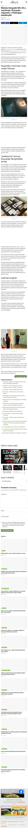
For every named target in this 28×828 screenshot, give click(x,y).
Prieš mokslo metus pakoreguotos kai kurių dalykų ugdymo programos (13, 770)
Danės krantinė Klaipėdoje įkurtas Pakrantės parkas (13, 751)
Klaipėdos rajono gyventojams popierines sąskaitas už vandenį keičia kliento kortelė (14, 572)
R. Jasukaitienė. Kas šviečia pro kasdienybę (14, 427)
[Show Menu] (1, 2)
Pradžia (2, 5)
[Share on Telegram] (23, 23)
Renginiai (9, 824)
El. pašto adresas (5, 516)
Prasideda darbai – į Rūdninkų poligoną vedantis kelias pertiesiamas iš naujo (14, 732)
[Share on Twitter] (14, 23)
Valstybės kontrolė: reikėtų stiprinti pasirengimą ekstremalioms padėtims (12, 693)
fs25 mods (8, 816)
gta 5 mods (12, 817)
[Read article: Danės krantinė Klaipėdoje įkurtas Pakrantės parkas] (14, 743)
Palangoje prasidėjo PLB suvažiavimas (12, 411)
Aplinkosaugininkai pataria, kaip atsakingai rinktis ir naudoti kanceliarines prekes (13, 673)
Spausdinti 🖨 (20, 377)
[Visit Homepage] (14, 2)
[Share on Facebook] (5, 23)
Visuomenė (8, 801)
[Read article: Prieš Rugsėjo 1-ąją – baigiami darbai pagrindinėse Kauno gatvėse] (14, 642)
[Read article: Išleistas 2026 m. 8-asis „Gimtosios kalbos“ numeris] (14, 545)
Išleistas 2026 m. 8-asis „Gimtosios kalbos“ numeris (13, 553)
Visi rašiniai (15, 802)
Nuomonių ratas (14, 799)
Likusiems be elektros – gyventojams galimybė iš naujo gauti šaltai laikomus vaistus (12, 631)
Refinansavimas (14, 816)
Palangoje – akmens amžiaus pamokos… (13, 389)
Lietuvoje (4, 568)
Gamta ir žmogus (6, 670)
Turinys (18, 824)
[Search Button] (26, 2)
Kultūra (6, 5)
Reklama (14, 824)
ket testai (3, 816)
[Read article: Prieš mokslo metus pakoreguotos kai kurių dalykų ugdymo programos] (14, 761)
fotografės (24, 52)
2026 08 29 (4, 555)
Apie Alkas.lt (23, 824)
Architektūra (5, 588)
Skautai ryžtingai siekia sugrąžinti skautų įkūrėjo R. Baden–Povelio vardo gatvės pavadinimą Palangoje (15, 422)
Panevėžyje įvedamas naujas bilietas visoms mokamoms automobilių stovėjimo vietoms (11, 712)
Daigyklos (7, 817)
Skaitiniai (5, 802)
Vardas (3, 510)
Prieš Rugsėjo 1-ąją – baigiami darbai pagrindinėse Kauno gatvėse (13, 650)
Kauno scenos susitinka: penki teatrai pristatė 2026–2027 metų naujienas (13, 611)
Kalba (3, 550)
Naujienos (8, 799)
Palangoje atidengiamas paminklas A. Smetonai (15, 433)
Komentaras (4, 494)
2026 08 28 (4, 633)
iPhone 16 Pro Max (22, 816)
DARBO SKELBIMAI (19, 817)
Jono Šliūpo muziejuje (11, 49)
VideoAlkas (10, 802)
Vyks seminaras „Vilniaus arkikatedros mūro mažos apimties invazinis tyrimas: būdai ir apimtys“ (13, 591)
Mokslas (20, 801)
